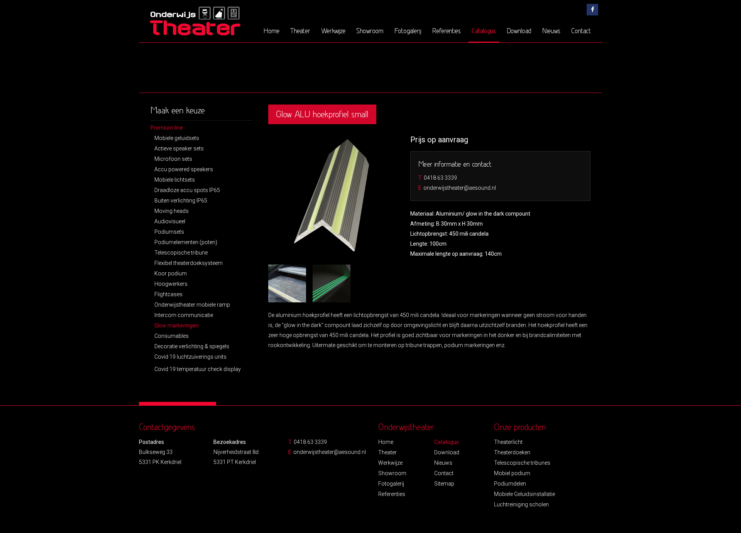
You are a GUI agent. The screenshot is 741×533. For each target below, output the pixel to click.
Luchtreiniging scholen (521, 504)
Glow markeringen (176, 325)
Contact (581, 30)
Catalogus (484, 30)
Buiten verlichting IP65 (180, 200)
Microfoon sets (173, 159)
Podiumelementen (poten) (185, 242)
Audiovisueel (169, 221)
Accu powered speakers (183, 169)
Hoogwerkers (171, 284)
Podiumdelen (510, 484)
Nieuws (551, 30)
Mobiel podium (512, 473)
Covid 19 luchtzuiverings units (190, 357)
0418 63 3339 (440, 178)
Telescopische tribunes (522, 463)
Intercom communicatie (183, 315)
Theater (300, 30)
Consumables (171, 336)
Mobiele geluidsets (176, 138)
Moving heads (171, 211)
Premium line (167, 128)
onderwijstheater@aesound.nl (459, 188)
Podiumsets (169, 232)
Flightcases (168, 294)
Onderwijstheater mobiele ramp (192, 305)
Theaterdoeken (512, 452)
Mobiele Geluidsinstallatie (524, 494)
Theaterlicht (508, 442)
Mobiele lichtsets (174, 180)
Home (271, 30)
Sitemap (444, 484)
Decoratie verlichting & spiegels (191, 346)
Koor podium (170, 273)
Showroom (370, 30)
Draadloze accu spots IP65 (187, 190)
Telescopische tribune (181, 253)
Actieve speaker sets (179, 148)
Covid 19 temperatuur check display (197, 369)
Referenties (446, 30)
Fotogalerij (407, 30)
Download (519, 30)
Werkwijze (333, 30)
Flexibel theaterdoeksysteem (188, 263)
